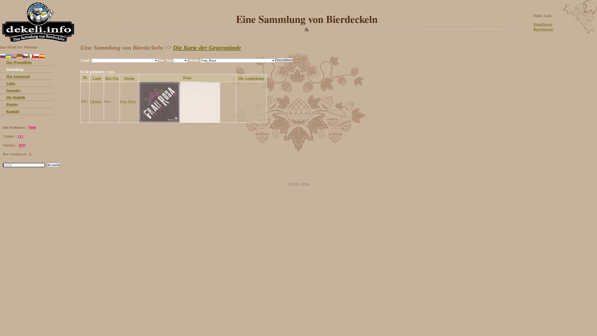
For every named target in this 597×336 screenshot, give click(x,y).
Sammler (13, 90)
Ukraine (95, 101)
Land (96, 78)
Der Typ (111, 78)
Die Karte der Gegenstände (207, 47)
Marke (129, 78)
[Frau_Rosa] (179, 121)
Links (10, 83)
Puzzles (12, 104)
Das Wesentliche (19, 62)
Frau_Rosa (128, 101)
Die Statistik (15, 97)
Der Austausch (18, 76)
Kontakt (12, 111)
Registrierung (543, 29)
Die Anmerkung (251, 78)
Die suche (53, 165)
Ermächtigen (543, 24)
